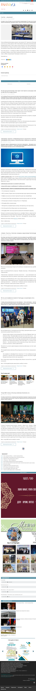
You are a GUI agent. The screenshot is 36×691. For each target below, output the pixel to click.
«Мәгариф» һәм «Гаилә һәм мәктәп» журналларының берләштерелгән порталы (13, 0)
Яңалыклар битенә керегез (7, 131)
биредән (16, 218)
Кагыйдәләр (20, 687)
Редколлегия (13, 687)
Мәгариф (9, 394)
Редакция (7, 687)
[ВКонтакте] (6, 59)
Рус (34, 0)
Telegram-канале (19, 129)
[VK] (23, 10)
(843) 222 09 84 (32, 680)
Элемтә (30, 687)
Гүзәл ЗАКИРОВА (11, 299)
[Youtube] (28, 10)
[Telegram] (32, 10)
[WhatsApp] (9, 59)
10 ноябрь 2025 (4, 394)
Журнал (2, 687)
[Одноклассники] (8, 59)
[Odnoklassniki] (30, 10)
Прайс (25, 687)
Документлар (3, 689)
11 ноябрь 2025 (4, 299)
